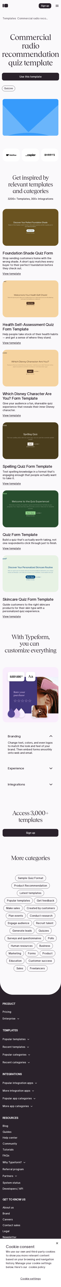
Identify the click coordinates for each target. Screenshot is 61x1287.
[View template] (30, 242)
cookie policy (37, 1267)
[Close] (57, 1243)
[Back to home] (6, 6)
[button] (11, 1018)
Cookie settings (30, 1278)
